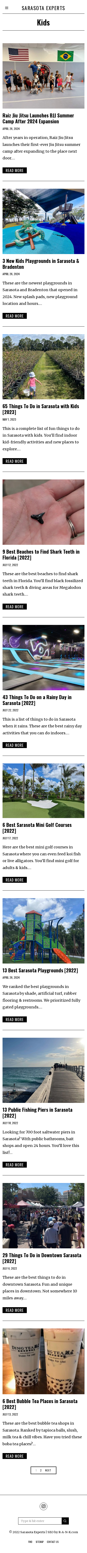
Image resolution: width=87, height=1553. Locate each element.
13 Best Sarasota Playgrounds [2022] (40, 970)
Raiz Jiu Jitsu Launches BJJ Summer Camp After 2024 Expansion (38, 118)
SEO (51, 1532)
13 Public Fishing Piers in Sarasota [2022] (37, 1112)
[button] (65, 1521)
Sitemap (40, 1542)
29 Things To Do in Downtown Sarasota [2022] (42, 1258)
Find (30, 1542)
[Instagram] (43, 1506)
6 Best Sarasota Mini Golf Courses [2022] (37, 827)
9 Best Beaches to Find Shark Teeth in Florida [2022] (41, 554)
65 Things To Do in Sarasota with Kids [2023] (41, 409)
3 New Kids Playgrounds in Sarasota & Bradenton (41, 263)
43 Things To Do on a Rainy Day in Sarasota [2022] (37, 700)
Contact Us (52, 1542)
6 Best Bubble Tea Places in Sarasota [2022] (40, 1403)
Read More (15, 170)
